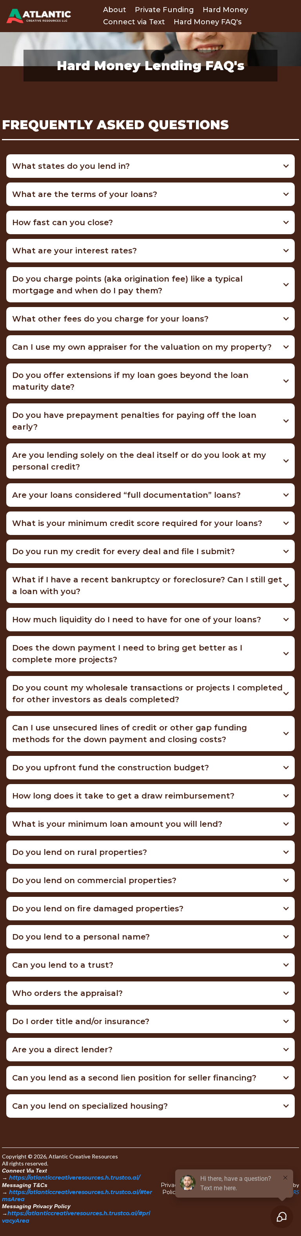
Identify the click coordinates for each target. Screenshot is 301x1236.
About (114, 9)
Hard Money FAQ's (207, 22)
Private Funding (164, 9)
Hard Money (225, 9)
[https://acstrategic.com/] (38, 16)
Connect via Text (134, 22)
